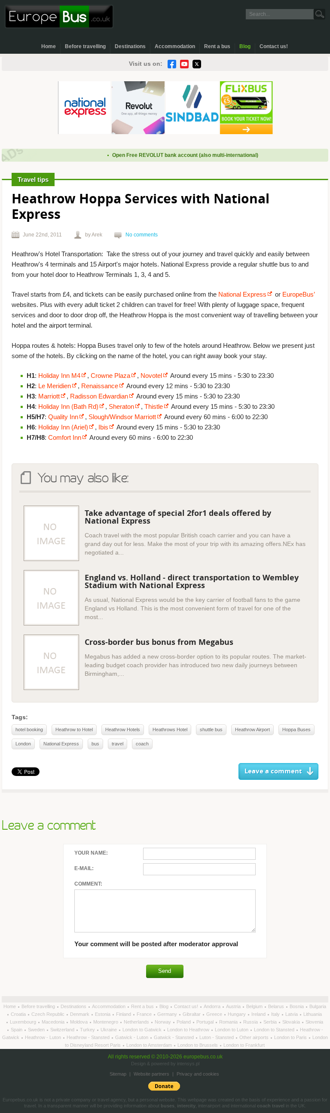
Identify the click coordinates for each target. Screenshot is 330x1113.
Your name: (91, 853)
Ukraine (109, 1029)
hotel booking (29, 729)
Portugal (205, 1021)
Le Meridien (54, 385)
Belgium (255, 1006)
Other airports (254, 1037)
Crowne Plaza (110, 375)
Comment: (88, 884)
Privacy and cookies (198, 1073)
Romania (229, 1021)
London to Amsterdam (149, 1045)
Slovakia (291, 1021)
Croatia (19, 1014)
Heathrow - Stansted (89, 1037)
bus (95, 743)
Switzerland (63, 1029)
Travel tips (33, 179)
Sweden (37, 1029)
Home (48, 46)
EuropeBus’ (298, 294)
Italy (276, 1014)
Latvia (292, 1014)
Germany (167, 1014)
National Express (242, 294)
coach (142, 743)
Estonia (103, 1014)
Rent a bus (217, 46)
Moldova (79, 1021)
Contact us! (274, 46)
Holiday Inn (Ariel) (63, 427)
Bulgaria (317, 1006)
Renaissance (99, 385)
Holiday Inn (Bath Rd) (68, 406)
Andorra (213, 1006)
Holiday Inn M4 (59, 375)
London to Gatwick (142, 1029)
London (23, 743)
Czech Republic (48, 1014)
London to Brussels (198, 1045)
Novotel (151, 375)
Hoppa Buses (296, 729)
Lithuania (312, 1014)
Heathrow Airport (252, 729)
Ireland (259, 1014)
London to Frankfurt (244, 1045)
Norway (163, 1021)
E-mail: (84, 868)
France (145, 1014)
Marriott (49, 396)
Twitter (196, 64)
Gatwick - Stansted (174, 1037)
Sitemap (118, 1073)
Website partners (151, 1073)
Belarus (276, 1006)
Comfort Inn (64, 437)
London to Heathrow (189, 1029)
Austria (234, 1006)
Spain (17, 1029)
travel (117, 743)
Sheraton (121, 406)
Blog (245, 46)
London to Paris (291, 1037)
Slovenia (314, 1021)
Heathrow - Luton (43, 1037)
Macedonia (54, 1021)
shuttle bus (211, 729)
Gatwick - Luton (132, 1037)
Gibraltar (192, 1014)
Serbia (270, 1021)
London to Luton (232, 1029)
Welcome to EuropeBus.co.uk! (59, 16)
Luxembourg (23, 1021)
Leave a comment (273, 771)
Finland (124, 1014)
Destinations (130, 46)
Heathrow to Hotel (74, 729)
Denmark (80, 1014)
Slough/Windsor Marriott (122, 416)
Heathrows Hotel (170, 729)
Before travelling (85, 46)
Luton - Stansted (217, 1037)
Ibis (103, 427)
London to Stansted (275, 1029)
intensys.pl (188, 1063)
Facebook (172, 64)
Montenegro (106, 1021)
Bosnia (297, 1006)
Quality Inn (63, 416)
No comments (141, 235)
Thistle (153, 406)
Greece (214, 1014)
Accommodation (175, 46)
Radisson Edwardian (99, 396)
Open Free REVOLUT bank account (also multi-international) (176, 155)
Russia (251, 1021)
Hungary (237, 1014)
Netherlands (137, 1021)
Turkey (88, 1029)
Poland (184, 1021)
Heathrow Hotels (122, 729)
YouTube (184, 64)
